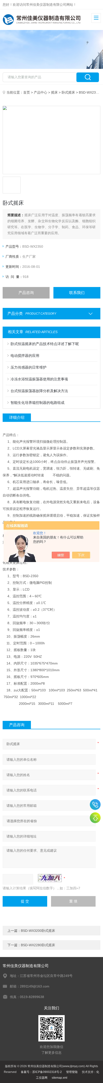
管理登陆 (72, 1072)
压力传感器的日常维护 (28, 367)
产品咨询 (26, 293)
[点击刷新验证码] (50, 878)
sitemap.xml (59, 1077)
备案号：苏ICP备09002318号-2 (41, 1072)
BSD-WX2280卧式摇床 (38, 945)
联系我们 (77, 293)
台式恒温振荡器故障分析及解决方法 (39, 391)
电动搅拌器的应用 (25, 355)
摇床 (54, 92)
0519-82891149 (95, 804)
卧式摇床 (68, 92)
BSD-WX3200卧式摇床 (38, 931)
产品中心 (40, 92)
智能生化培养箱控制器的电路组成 (37, 403)
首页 (26, 92)
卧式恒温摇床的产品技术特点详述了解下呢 (45, 344)
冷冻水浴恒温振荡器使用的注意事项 (39, 379)
